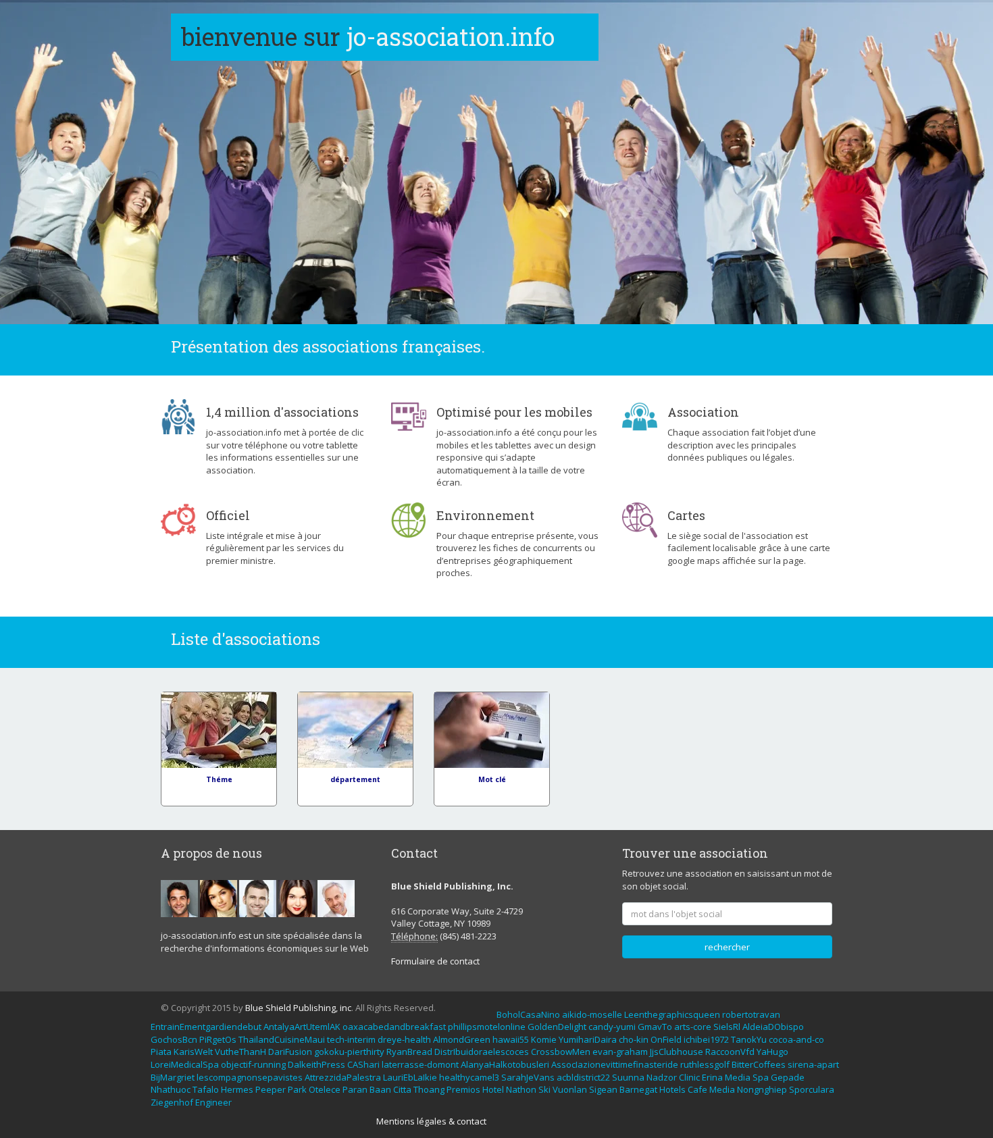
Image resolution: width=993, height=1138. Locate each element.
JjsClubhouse (676, 1051)
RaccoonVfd (730, 1051)
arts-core (692, 1026)
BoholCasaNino (528, 1014)
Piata (161, 1051)
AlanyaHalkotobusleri (505, 1064)
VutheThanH (240, 1051)
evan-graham (620, 1051)
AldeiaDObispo (773, 1026)
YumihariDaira (588, 1039)
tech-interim (351, 1039)
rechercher (727, 947)
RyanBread (409, 1051)
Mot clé (492, 779)
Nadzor (661, 1077)
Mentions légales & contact (431, 1121)
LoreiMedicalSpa (185, 1064)
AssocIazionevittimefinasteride (614, 1064)
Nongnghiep (762, 1089)
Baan (380, 1089)
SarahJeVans (528, 1077)
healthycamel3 (469, 1077)
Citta (402, 1089)
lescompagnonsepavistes (250, 1077)
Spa (761, 1077)
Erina (712, 1077)
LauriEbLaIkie (410, 1077)
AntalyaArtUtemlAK (301, 1026)
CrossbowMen (560, 1051)
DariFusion (290, 1051)
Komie (544, 1039)
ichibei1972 (706, 1039)
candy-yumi (612, 1026)
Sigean (603, 1089)
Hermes (237, 1089)
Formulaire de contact (435, 961)
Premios (463, 1089)
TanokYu (749, 1039)
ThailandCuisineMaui (281, 1039)
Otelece (324, 1089)
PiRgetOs (217, 1039)
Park (297, 1089)
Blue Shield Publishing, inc (298, 1008)
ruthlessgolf (705, 1064)
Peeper (270, 1089)
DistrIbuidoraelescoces (481, 1051)
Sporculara (811, 1089)
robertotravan (751, 1014)
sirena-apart (813, 1064)
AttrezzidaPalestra (343, 1077)
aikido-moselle (592, 1014)
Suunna (628, 1077)
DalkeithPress (316, 1064)
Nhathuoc (170, 1089)
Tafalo (206, 1089)
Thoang (428, 1089)
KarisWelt (193, 1051)
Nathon (521, 1089)
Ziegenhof (172, 1102)
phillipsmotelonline (487, 1026)
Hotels (672, 1089)
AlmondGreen (461, 1039)
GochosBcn (174, 1039)
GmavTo (655, 1026)
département (355, 779)
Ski (544, 1089)
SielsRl (726, 1026)
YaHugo (772, 1051)
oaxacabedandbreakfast (394, 1026)
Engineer (213, 1102)
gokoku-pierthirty (349, 1051)
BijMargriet (173, 1077)
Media (737, 1077)
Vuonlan (570, 1089)
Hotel (493, 1089)
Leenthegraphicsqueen (672, 1014)
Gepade (788, 1077)
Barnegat (638, 1089)
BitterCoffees (759, 1064)
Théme (219, 779)
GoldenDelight (557, 1026)
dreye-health (404, 1039)
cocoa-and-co (796, 1039)
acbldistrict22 (583, 1077)
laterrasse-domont (420, 1064)
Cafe (697, 1089)
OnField (666, 1039)
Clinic (689, 1077)
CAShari (363, 1064)
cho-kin (633, 1039)
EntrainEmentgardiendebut (206, 1026)
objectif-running (253, 1064)
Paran (354, 1089)
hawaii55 (510, 1039)
